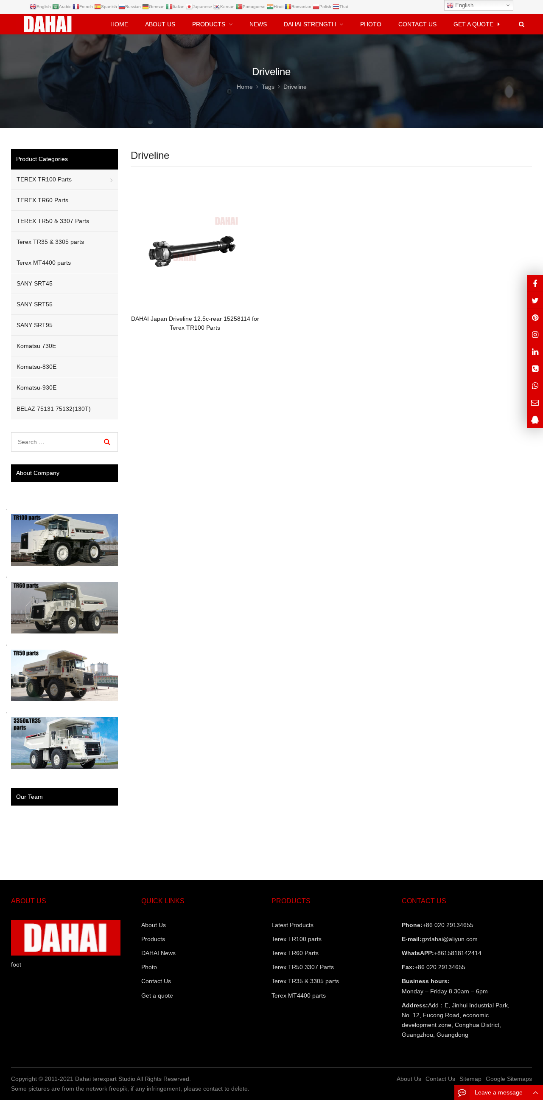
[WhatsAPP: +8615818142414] (535, 385)
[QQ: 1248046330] (535, 419)
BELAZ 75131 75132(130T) (54, 408)
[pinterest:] (535, 334)
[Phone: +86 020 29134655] (535, 368)
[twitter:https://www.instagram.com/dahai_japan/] (535, 300)
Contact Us (156, 981)
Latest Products (292, 925)
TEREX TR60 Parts (42, 200)
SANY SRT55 (35, 304)
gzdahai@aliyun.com (450, 939)
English (463, 5)
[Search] (107, 442)
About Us (153, 925)
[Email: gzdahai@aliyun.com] (535, 402)
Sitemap (470, 1078)
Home (119, 24)
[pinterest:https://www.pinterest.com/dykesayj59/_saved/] (535, 317)
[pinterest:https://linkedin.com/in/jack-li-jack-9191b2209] (535, 351)
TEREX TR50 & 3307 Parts (53, 221)
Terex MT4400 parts (44, 262)
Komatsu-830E (36, 366)
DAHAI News (158, 953)
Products (153, 939)
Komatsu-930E (36, 387)
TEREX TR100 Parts (44, 179)
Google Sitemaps (509, 1078)
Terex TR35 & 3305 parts (50, 241)
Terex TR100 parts (297, 939)
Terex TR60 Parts (295, 953)
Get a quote (157, 995)
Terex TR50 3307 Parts (303, 967)
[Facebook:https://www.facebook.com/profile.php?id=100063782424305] (535, 283)
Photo (149, 967)
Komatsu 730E (36, 345)
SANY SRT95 (35, 325)
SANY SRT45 (35, 283)
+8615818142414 (457, 953)
